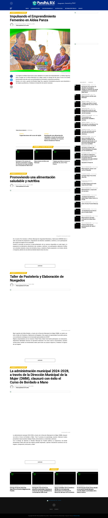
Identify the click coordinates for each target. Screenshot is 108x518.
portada (30, 130)
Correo (56, 509)
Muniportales (77, 515)
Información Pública (70, 8)
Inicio (27, 8)
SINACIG (80, 8)
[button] (18, 109)
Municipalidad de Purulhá (22, 25)
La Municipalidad (35, 8)
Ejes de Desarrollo (47, 8)
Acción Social (59, 8)
